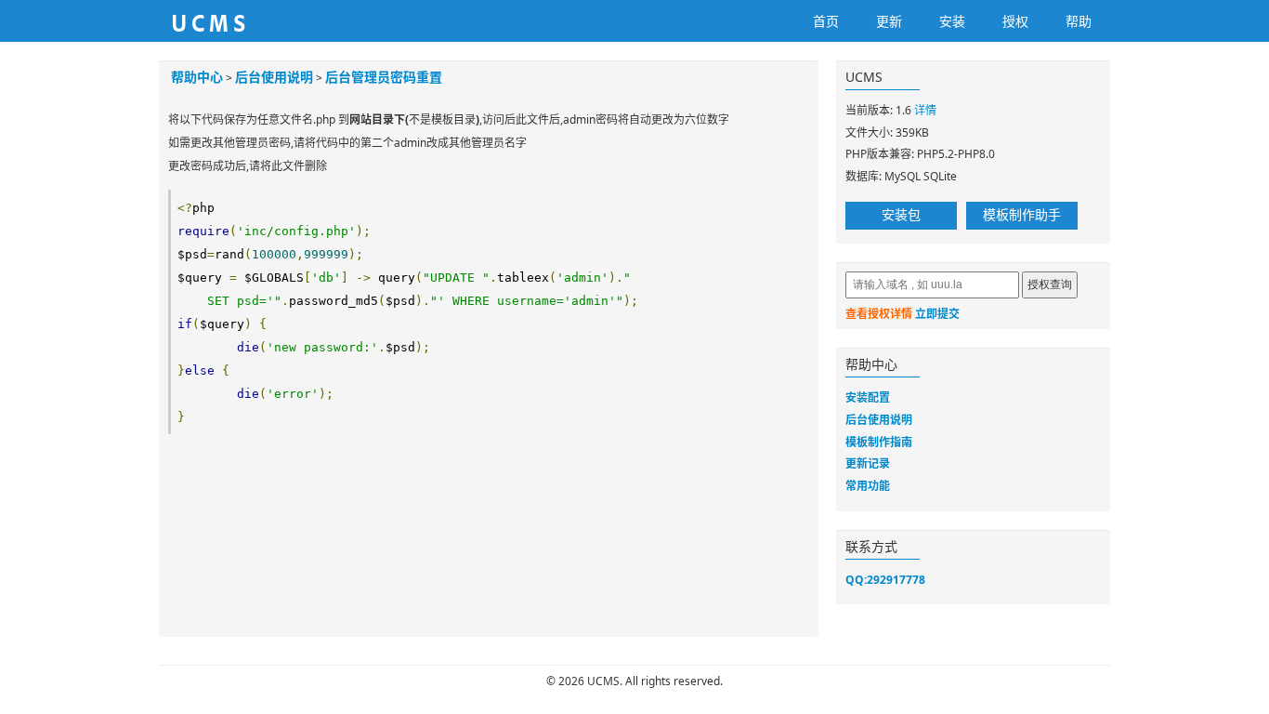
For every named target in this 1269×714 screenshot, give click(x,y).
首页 (826, 21)
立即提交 (937, 314)
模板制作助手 (1022, 214)
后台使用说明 (274, 77)
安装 (952, 21)
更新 (889, 21)
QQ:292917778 (885, 580)
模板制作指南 (878, 442)
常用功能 (867, 486)
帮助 (1079, 21)
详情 (925, 110)
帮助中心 (197, 77)
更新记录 (867, 463)
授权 (1015, 21)
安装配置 (867, 397)
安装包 (901, 214)
